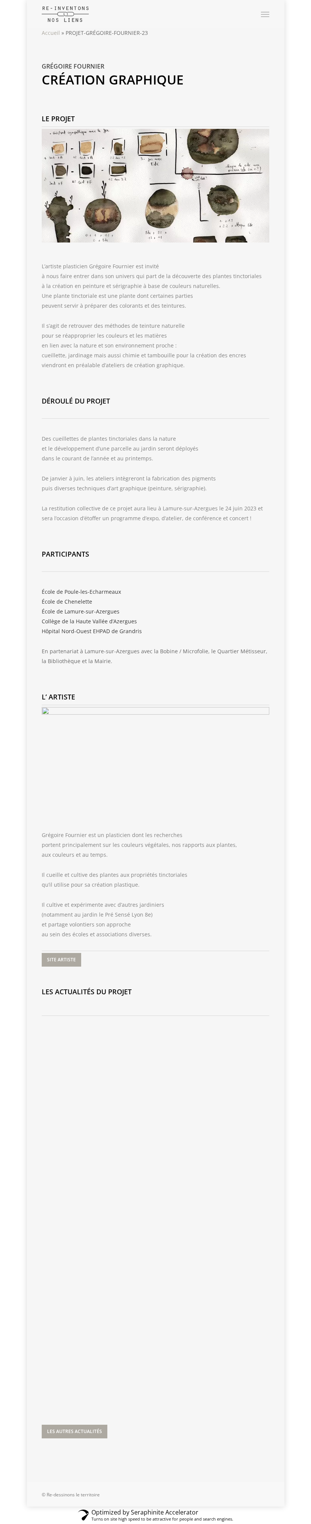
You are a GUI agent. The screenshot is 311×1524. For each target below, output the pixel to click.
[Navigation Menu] (265, 14)
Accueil (51, 32)
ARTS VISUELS (69, 1033)
